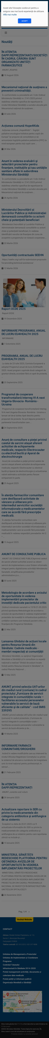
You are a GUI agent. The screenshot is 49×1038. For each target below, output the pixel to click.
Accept (25, 21)
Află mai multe (10, 14)
